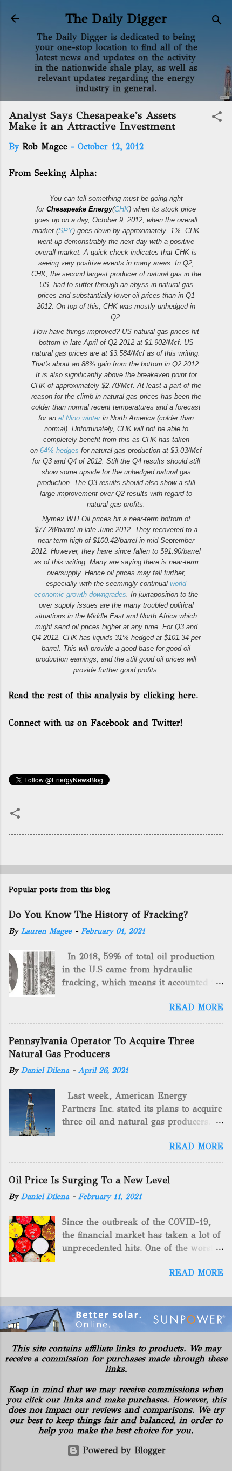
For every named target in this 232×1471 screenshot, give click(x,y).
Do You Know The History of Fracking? (98, 915)
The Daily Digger (116, 18)
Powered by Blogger (123, 1450)
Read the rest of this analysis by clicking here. (103, 695)
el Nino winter (79, 418)
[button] (216, 118)
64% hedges (59, 450)
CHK (121, 209)
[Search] (216, 21)
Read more (196, 1007)
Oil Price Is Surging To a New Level (89, 1180)
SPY (65, 231)
